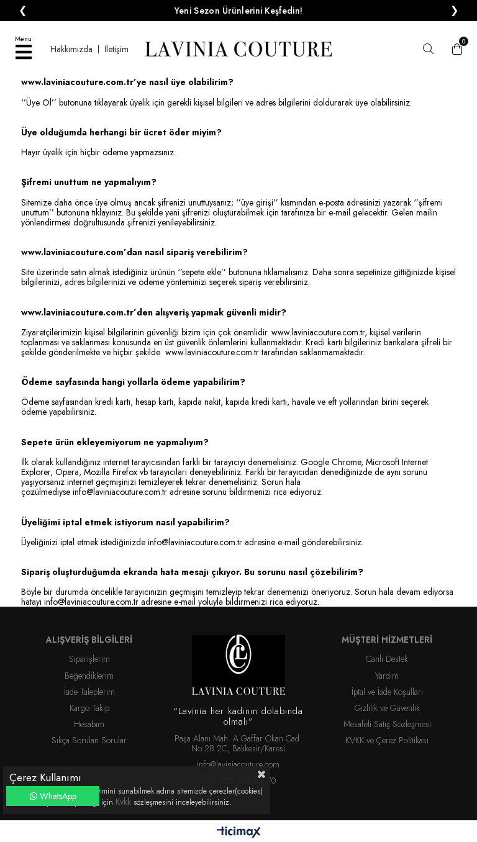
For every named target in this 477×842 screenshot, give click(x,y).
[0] (454, 49)
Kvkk (125, 801)
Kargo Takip (89, 708)
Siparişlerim (89, 659)
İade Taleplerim (89, 692)
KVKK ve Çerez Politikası (387, 740)
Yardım (387, 676)
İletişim (116, 49)
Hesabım (89, 724)
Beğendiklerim (89, 676)
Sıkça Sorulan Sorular (89, 740)
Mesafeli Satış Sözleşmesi (387, 724)
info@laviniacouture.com (238, 764)
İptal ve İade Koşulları (387, 692)
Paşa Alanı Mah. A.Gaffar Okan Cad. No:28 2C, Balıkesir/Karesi (238, 743)
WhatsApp (56, 796)
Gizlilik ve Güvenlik (387, 708)
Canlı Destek (387, 659)
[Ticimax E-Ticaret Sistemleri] (239, 832)
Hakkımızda (71, 49)
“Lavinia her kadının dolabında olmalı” (238, 717)
